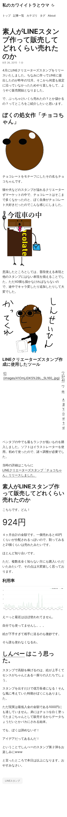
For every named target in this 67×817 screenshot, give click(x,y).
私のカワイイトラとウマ (25, 5)
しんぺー (13, 653)
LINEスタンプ (12, 780)
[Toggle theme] (53, 5)
